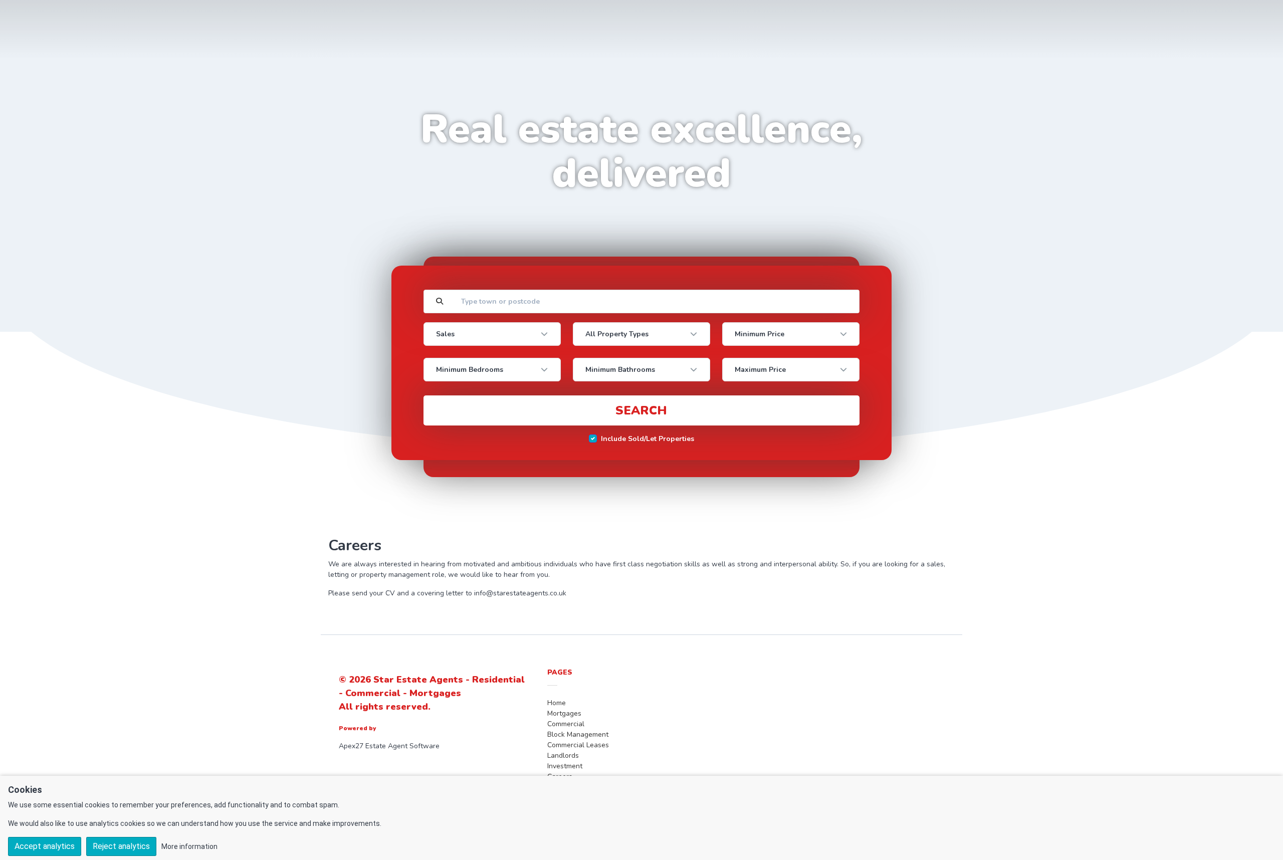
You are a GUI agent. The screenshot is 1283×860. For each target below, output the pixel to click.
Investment (564, 766)
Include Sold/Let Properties (647, 439)
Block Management (577, 734)
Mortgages (564, 713)
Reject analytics (121, 846)
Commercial (565, 724)
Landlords (563, 755)
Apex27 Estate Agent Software (389, 746)
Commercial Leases (578, 745)
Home (556, 703)
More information (189, 846)
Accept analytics (45, 846)
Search (641, 410)
